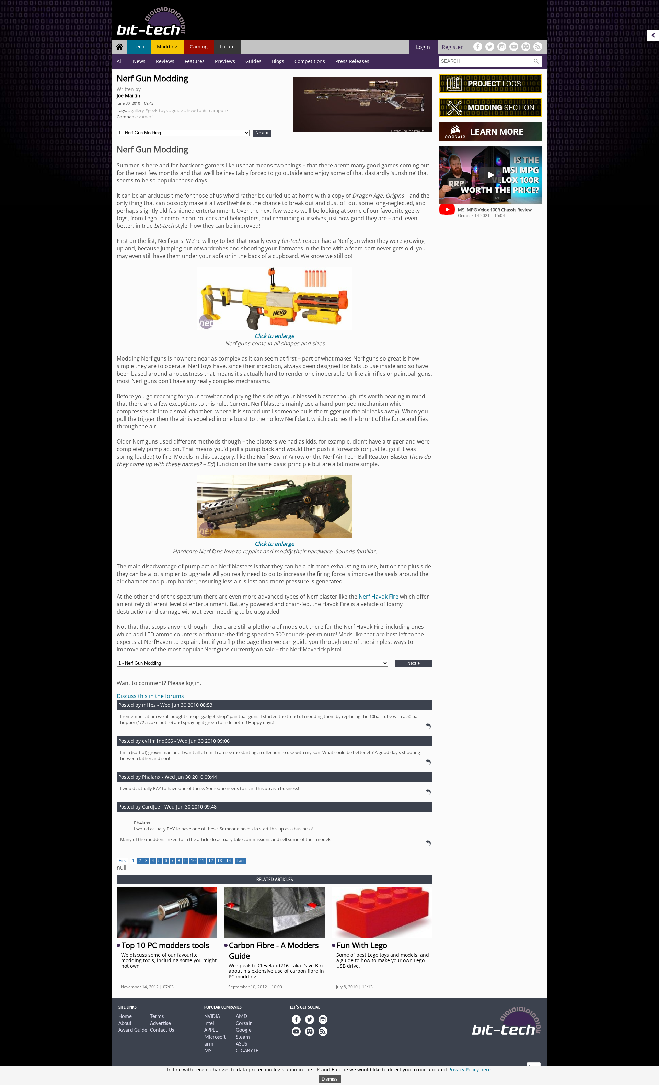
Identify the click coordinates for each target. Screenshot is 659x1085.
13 (219, 860)
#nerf (147, 117)
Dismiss (330, 1079)
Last (240, 860)
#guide (176, 110)
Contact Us (162, 1030)
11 (202, 860)
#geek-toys (156, 110)
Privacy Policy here (469, 1069)
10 (193, 860)
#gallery (136, 110)
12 (210, 860)
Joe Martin (128, 95)
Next (260, 133)
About (124, 1023)
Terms (157, 1016)
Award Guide (132, 1030)
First (123, 860)
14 (228, 860)
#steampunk (216, 110)
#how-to (192, 110)
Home (125, 1016)
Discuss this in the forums (150, 696)
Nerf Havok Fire (378, 596)
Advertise (160, 1023)
